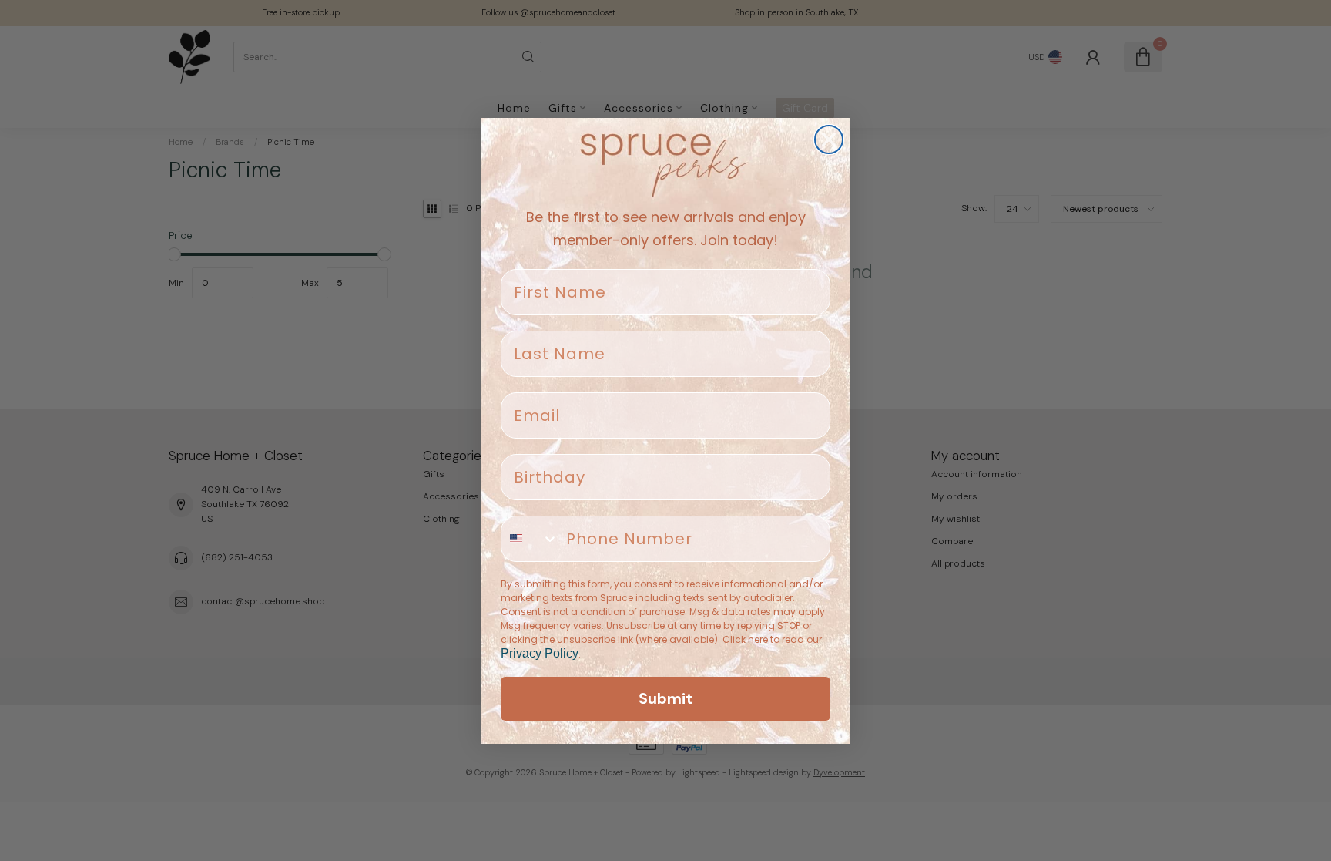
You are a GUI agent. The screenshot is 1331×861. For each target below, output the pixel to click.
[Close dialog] (829, 139)
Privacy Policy (539, 653)
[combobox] (529, 538)
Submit (665, 698)
